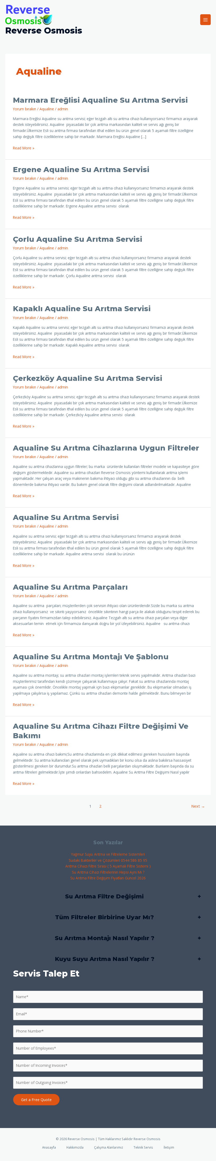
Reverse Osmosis (43, 30)
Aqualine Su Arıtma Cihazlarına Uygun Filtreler (106, 448)
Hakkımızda (75, 1147)
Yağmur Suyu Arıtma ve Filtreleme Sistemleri (108, 854)
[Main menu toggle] (205, 19)
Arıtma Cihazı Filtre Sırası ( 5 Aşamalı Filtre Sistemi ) (108, 866)
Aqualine (47, 108)
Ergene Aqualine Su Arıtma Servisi (81, 169)
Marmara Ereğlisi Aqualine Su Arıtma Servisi (100, 100)
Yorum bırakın (24, 108)
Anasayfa (49, 1147)
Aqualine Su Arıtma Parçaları (70, 587)
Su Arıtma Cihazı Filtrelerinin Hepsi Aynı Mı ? (108, 872)
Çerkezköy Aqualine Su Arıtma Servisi (87, 378)
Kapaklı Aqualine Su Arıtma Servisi (82, 308)
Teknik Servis (143, 1147)
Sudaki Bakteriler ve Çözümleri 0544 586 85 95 (108, 860)
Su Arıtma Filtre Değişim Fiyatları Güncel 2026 (108, 877)
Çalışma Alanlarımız (108, 1147)
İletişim (169, 1147)
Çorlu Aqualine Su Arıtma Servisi (77, 239)
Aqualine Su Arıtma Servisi (66, 517)
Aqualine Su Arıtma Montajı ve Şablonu (91, 656)
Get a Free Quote (36, 1099)
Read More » (23, 147)
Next (198, 806)
